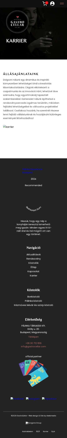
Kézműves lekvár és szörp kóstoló (33, 305)
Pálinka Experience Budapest (32, 171)
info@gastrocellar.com (33, 346)
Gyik (53, 431)
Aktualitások (33, 254)
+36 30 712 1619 (33, 343)
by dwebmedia (49, 416)
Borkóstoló (33, 296)
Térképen (33, 336)
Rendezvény (33, 258)
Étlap (33, 267)
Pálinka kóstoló (33, 300)
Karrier (33, 275)
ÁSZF (38, 431)
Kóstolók (33, 263)
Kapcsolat (33, 271)
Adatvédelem (27, 431)
